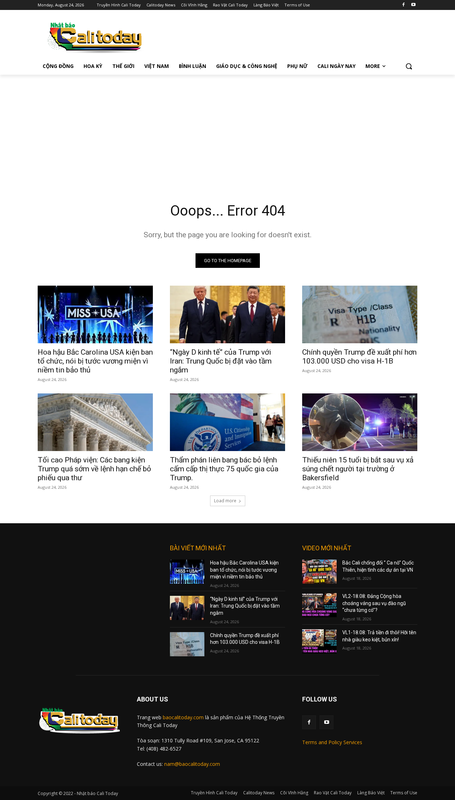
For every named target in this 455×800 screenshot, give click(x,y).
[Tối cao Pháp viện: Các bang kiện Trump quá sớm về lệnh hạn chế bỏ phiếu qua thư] (95, 422)
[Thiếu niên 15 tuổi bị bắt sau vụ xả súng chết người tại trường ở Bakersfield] (359, 422)
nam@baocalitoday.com (192, 764)
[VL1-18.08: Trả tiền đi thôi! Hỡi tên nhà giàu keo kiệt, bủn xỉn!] (319, 641)
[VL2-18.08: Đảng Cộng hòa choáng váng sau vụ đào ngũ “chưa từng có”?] (319, 605)
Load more (225, 501)
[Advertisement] (227, 128)
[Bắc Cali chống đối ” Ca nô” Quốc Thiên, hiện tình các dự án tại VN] (319, 572)
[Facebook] (403, 5)
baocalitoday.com (183, 717)
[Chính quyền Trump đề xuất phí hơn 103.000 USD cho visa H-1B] (359, 314)
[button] (408, 66)
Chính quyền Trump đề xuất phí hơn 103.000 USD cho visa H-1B (359, 356)
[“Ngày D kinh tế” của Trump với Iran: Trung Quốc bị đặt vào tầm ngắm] (227, 314)
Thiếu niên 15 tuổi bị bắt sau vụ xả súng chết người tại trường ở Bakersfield (357, 469)
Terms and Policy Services (332, 742)
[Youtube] (413, 5)
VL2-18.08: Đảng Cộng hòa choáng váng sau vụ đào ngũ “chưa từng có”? (374, 603)
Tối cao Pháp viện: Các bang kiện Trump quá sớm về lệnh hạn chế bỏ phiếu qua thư (94, 469)
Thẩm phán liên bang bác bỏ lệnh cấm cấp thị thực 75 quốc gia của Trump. (224, 469)
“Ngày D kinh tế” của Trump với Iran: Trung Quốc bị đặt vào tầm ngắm (221, 361)
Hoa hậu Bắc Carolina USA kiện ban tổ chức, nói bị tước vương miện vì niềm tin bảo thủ (95, 361)
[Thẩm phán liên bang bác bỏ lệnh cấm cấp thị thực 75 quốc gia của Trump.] (227, 422)
